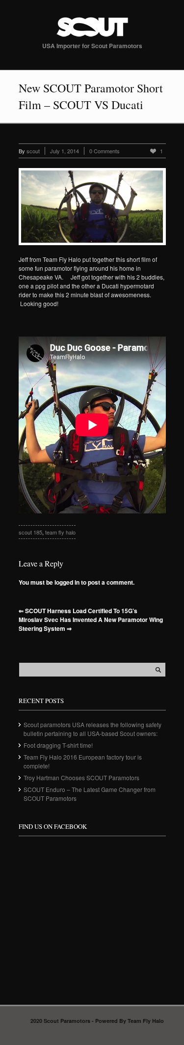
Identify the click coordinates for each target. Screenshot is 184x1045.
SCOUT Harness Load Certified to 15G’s (78, 610)
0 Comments (104, 151)
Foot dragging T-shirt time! (58, 745)
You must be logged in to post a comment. (76, 582)
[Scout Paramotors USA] (92, 36)
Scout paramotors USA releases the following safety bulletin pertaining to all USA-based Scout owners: (92, 728)
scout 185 (30, 532)
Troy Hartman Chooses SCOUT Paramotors (81, 777)
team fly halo (60, 532)
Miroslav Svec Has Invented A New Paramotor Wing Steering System (91, 624)
